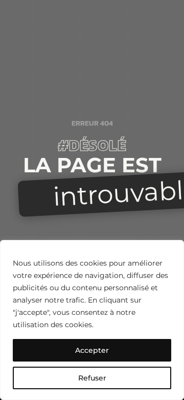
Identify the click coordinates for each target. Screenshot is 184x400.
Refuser (92, 378)
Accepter (92, 350)
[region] (92, 320)
